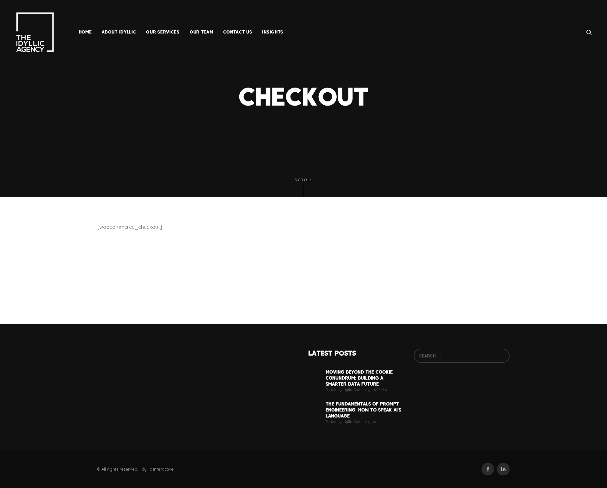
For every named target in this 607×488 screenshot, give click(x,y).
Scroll (303, 180)
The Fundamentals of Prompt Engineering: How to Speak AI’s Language (363, 409)
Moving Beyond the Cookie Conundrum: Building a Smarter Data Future (359, 378)
